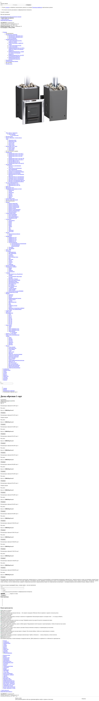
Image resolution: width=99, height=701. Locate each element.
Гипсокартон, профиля (8, 674)
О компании (6, 642)
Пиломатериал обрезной (8, 682)
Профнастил (6, 669)
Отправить (29, 4)
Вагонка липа (6, 657)
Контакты (5, 651)
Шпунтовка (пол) (7, 661)
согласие (7, 7)
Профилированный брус (9, 680)
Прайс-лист (6, 649)
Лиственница (6, 660)
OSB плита (5, 677)
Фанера (5, 668)
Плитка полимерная (7, 673)
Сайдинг (5, 675)
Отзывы (5, 645)
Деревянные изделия (8, 685)
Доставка (5, 650)
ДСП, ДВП (5, 671)
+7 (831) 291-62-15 (5, 19)
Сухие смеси (6, 672)
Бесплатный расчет (5, 16)
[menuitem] (5, 32)
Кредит (5, 646)
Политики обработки (37, 7)
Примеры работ (6, 643)
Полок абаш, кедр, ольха (8, 684)
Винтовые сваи (6, 678)
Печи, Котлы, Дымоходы (9, 683)
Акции (4, 644)
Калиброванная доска (8, 662)
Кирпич (5, 665)
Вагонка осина (6, 655)
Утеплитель (6, 667)
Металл (5, 656)
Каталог (5, 640)
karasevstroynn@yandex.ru (6, 20)
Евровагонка (6, 658)
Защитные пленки (7, 679)
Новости (5, 648)
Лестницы (5, 663)
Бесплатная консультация (15, 16)
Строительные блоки (8, 666)
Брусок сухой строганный (9, 686)
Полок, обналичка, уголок (9, 688)
